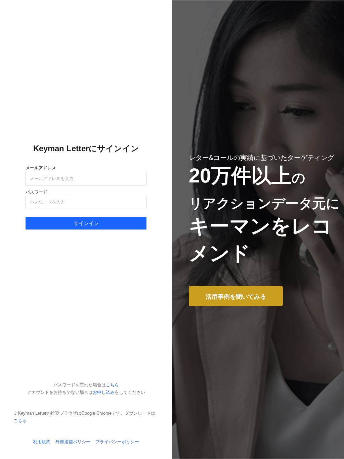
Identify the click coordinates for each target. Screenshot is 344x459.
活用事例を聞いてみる (236, 296)
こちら (112, 384)
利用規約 (41, 441)
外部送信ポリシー (72, 441)
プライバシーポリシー (117, 441)
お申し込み (104, 392)
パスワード (36, 192)
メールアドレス (41, 167)
